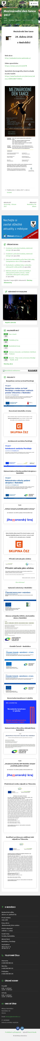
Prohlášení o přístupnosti (13, 1032)
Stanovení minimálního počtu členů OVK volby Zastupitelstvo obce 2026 (20, 260)
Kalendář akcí (13, 330)
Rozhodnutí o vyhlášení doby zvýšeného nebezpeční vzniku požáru (18, 266)
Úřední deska (12, 244)
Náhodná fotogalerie (17, 291)
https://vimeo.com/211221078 (16, 66)
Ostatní (9, 192)
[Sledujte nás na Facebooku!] (18, 1028)
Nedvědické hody (14, 346)
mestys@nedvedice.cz (13, 1017)
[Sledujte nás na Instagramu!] (22, 1028)
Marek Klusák (32, 1032)
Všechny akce (8, 364)
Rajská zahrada (10, 322)
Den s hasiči (12, 334)
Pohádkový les (13, 340)
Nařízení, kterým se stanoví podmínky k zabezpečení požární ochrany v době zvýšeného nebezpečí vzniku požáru (18, 273)
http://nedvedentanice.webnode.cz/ (18, 58)
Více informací (20, 582)
